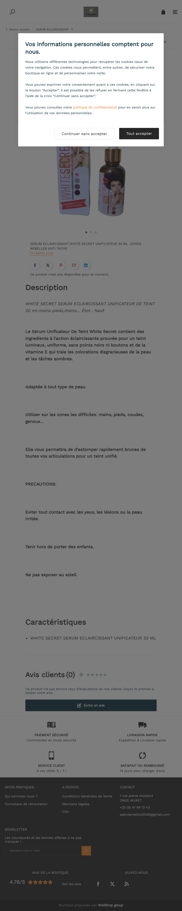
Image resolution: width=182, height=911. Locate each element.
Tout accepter (139, 133)
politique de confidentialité (95, 107)
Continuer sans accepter (84, 133)
